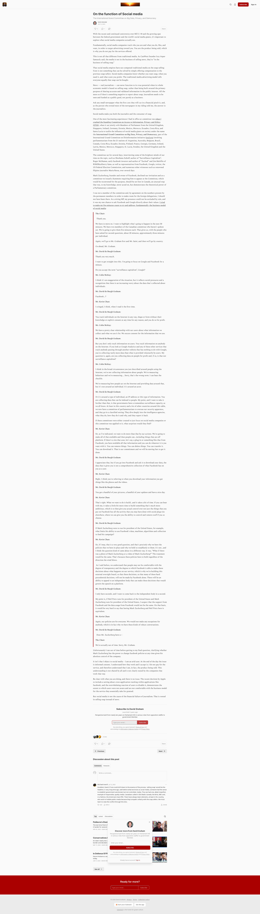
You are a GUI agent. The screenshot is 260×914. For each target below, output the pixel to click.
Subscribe (243, 4)
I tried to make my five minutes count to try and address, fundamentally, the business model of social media (129, 205)
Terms (135, 900)
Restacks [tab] (106, 766)
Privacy (129, 900)
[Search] (231, 4)
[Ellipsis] (166, 784)
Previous (101, 751)
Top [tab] (95, 816)
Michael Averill (103, 784)
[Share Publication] (235, 4)
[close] (149, 822)
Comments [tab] (97, 766)
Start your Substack (125, 905)
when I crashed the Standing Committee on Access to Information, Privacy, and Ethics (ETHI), (127, 122)
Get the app (140, 905)
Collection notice (144, 900)
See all (97, 869)
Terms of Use (140, 852)
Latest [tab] (101, 816)
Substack (120, 910)
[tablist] (102, 766)
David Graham (102, 22)
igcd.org (149, 137)
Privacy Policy (145, 854)
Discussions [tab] (108, 816)
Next (160, 751)
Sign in (253, 4)
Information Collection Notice (129, 854)
